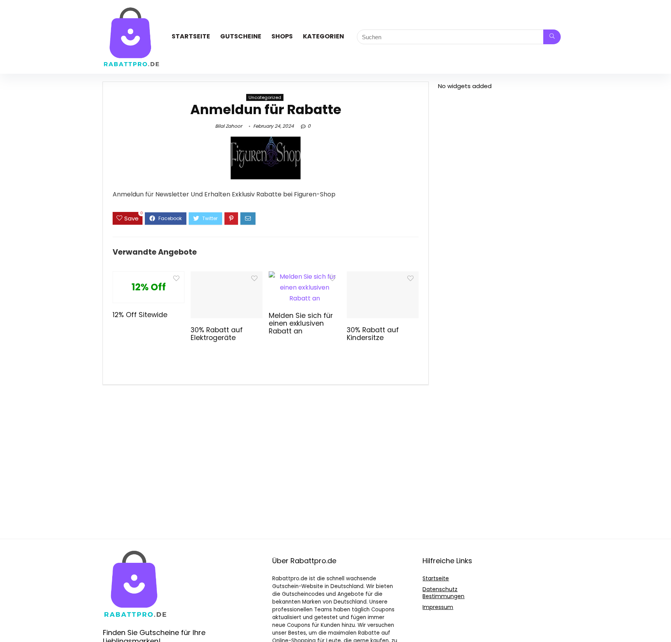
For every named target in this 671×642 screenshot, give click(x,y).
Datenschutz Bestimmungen (443, 592)
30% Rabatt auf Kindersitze (373, 333)
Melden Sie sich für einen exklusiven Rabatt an (301, 323)
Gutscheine (240, 36)
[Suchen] (552, 36)
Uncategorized (265, 97)
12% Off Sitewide (140, 314)
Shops (282, 36)
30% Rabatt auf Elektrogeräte (217, 333)
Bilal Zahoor (228, 126)
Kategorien (323, 36)
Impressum (437, 607)
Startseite (191, 36)
